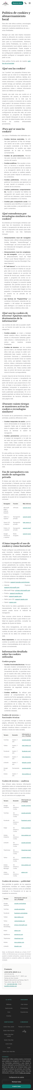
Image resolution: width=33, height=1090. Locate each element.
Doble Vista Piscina (8, 1030)
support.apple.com (15, 596)
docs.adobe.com (27, 774)
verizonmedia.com (19, 921)
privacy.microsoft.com (22, 590)
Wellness (8, 1004)
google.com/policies (20, 903)
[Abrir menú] (30, 3)
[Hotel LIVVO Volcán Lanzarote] (5, 4)
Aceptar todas (16, 1086)
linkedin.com (18, 946)
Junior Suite (8, 1044)
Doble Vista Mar (8, 1040)
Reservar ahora (17, 3)
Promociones (24, 1008)
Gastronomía (8, 1008)
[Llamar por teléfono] (26, 3)
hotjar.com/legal (26, 828)
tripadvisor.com (18, 938)
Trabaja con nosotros (24, 1026)
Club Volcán (24, 1004)
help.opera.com (27, 522)
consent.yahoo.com (27, 857)
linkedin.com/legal (27, 762)
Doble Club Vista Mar (9, 1051)
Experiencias (24, 1012)
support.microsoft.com (11, 587)
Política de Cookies (24, 1073)
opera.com (12, 602)
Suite (8, 1047)
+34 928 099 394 (12, 984)
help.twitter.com (26, 745)
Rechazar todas (16, 1081)
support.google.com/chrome (19, 582)
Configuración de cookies (16, 1077)
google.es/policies (27, 740)
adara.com (24, 872)
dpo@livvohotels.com (10, 986)
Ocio (8, 1012)
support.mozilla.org (16, 593)
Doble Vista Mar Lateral (8, 1035)
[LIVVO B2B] (24, 1031)
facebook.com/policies (20, 913)
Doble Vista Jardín (9, 1026)
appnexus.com (18, 934)
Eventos (9, 1016)
